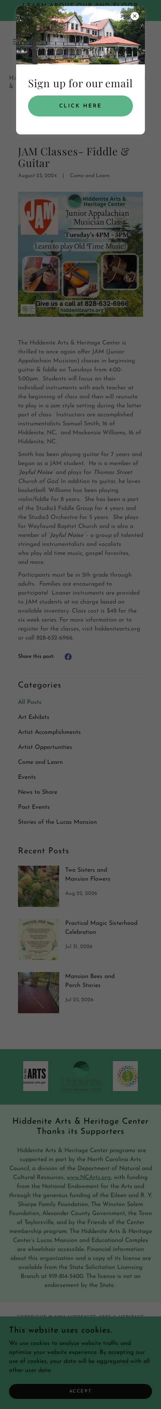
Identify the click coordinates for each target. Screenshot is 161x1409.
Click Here (80, 106)
